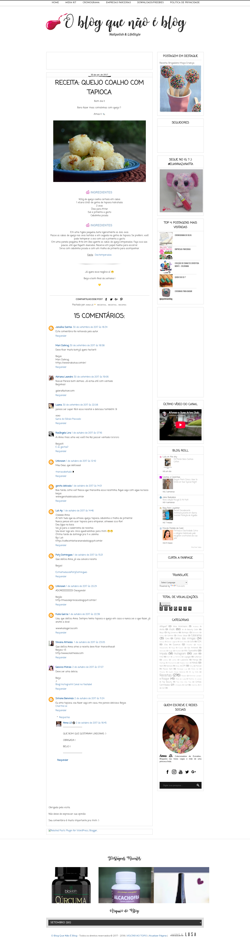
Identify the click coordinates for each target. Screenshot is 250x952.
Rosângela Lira (63, 433)
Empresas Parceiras (118, 3)
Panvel (198, 666)
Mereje (195, 660)
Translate (180, 586)
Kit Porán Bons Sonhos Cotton (183, 460)
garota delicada (64, 486)
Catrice (170, 635)
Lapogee (187, 657)
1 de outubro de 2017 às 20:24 (81, 586)
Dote (192, 641)
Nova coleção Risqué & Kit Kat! (175, 499)
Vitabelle (178, 685)
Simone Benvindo (65, 698)
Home (55, 3)
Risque (165, 679)
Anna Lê (67, 723)
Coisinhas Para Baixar (183, 291)
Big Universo (173, 632)
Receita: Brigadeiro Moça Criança (177, 63)
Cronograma (91, 3)
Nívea (178, 666)
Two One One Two (184, 682)
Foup (173, 648)
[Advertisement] (101, 59)
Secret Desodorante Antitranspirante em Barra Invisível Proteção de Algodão (185, 513)
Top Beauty (167, 682)
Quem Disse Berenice (177, 672)
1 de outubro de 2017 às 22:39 (84, 614)
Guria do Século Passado (68, 419)
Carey (162, 635)
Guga (170, 651)
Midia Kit (70, 3)
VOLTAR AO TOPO (137, 935)
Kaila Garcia (62, 614)
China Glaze (182, 635)
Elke (166, 644)
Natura (169, 666)
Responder (61, 336)
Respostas (64, 717)
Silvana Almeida (64, 642)
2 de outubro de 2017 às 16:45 (91, 723)
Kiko (161, 657)
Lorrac (174, 660)
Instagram (180, 654)
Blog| (58, 684)
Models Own (184, 663)
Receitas (101, 305)
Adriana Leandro (64, 377)
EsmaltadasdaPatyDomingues (71, 572)
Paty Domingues (64, 555)
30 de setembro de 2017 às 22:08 (80, 405)
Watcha (194, 685)
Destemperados (103, 255)
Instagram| (67, 684)
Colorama (196, 635)
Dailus (162, 641)
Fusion (181, 648)
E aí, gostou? (62, 447)
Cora (167, 638)
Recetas (112, 305)
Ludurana (184, 660)
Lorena (165, 660)
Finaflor (189, 645)
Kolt (168, 657)
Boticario (195, 632)
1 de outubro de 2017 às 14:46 (79, 511)
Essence (176, 644)
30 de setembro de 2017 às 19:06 (91, 377)
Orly (191, 666)
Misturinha (172, 663)
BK (183, 629)
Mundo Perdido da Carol (173, 528)
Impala (163, 654)
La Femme (177, 657)
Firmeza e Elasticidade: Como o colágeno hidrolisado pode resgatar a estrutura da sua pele (186, 534)
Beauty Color (192, 629)
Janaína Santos (64, 327)
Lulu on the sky (170, 456)
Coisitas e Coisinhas (171, 477)
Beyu (162, 632)
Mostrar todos (196, 547)
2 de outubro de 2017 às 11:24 (89, 698)
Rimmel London (195, 676)
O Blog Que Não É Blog (64, 935)
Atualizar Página (158, 935)
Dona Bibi (183, 641)
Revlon (183, 676)
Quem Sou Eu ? (180, 277)
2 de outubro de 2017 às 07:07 (87, 667)
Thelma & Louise (195, 679)
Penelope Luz (182, 669)
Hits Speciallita (190, 650)
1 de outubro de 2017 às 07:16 (87, 433)
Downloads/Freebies (150, 3)
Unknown (60, 461)
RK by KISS (193, 672)
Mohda (194, 662)
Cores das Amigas (184, 638)
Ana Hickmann (180, 626)
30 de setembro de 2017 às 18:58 (87, 345)
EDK (199, 641)
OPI (183, 665)
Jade (195, 653)
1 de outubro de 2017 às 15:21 (88, 555)
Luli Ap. (59, 511)
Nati (161, 666)
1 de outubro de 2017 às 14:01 (87, 486)
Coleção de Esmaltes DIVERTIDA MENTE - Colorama (187, 264)
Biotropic (185, 632)
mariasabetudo (64, 472)
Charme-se (61, 706)
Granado (163, 651)
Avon (172, 629)
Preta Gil (194, 669)
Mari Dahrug (62, 345)
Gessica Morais (63, 667)
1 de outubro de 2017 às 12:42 (81, 461)
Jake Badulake (169, 497)
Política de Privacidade (185, 3)
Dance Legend (172, 641)
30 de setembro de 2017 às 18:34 (90, 327)
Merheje (162, 663)
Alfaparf (163, 626)
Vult (186, 685)
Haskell (178, 651)
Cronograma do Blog (183, 235)
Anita (162, 629)
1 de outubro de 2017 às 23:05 (89, 642)
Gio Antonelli (193, 647)
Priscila (162, 672)
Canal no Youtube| (83, 684)
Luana (59, 405)
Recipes (122, 305)
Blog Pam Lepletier (171, 508)
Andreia (196, 626)
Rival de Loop (181, 679)
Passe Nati (167, 669)
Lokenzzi (197, 657)
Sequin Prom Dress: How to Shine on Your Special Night (185, 481)
